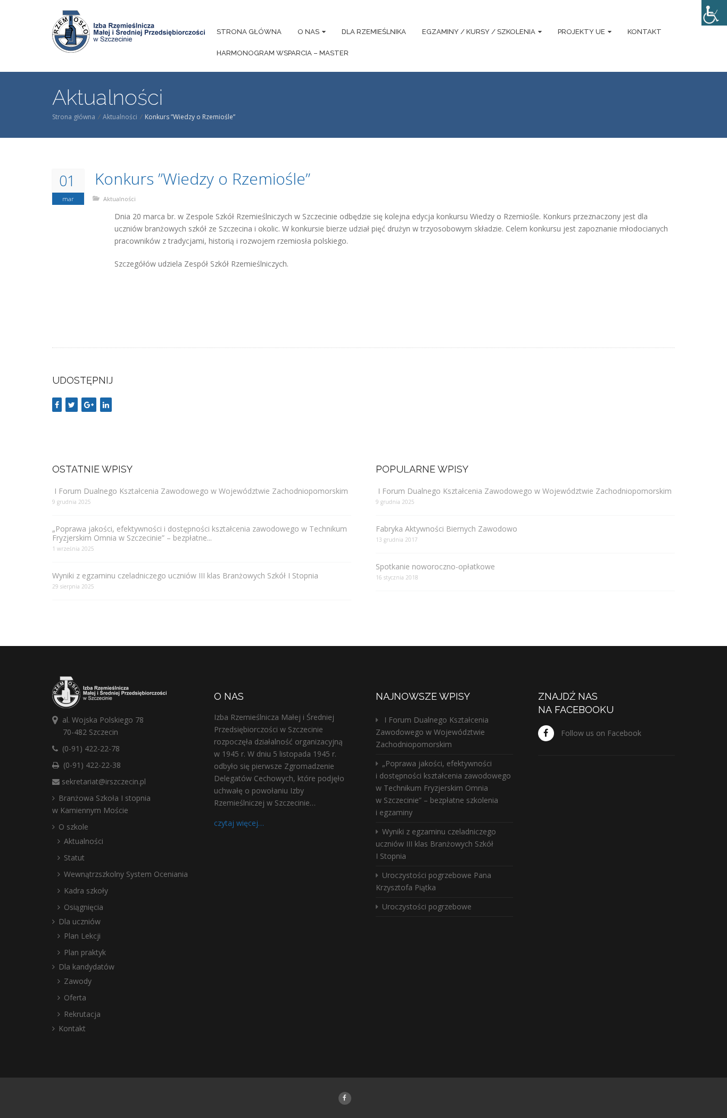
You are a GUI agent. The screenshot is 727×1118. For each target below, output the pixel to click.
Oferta (75, 997)
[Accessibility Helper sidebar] (714, 13)
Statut (74, 857)
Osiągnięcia (83, 907)
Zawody (78, 981)
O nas (308, 32)
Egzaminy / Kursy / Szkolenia (478, 32)
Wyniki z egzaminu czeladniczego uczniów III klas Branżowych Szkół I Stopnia (185, 575)
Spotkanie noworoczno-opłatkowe (435, 566)
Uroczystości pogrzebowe (427, 906)
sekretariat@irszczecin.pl (104, 781)
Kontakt (644, 32)
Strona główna (249, 32)
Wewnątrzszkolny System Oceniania (126, 874)
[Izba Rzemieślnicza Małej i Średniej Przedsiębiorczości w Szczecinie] (128, 33)
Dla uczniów (80, 921)
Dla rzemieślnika (374, 32)
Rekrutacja (82, 1014)
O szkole (73, 827)
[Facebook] (344, 1097)
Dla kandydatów (86, 967)
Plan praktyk (85, 952)
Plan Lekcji (82, 936)
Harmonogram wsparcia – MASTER (283, 53)
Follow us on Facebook (601, 733)
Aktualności (120, 116)
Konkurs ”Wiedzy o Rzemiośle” (202, 179)
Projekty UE (581, 32)
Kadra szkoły (86, 890)
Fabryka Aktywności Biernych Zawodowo (446, 528)
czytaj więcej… (239, 823)
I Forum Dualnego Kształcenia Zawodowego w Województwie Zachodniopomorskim (200, 490)
